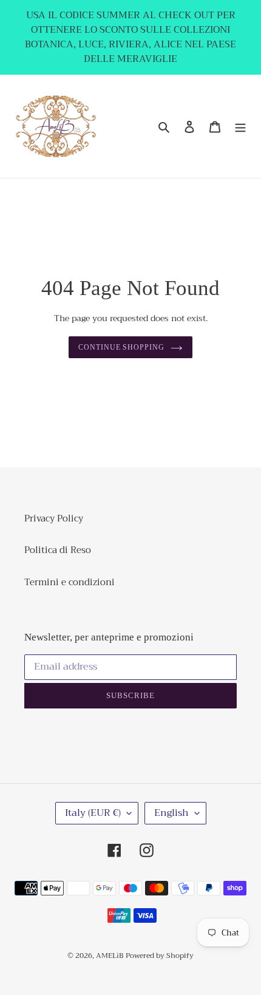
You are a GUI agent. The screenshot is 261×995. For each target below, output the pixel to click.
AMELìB (109, 955)
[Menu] (240, 127)
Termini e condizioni (69, 582)
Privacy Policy (53, 518)
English (171, 812)
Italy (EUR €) (93, 812)
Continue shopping (121, 347)
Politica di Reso (57, 550)
